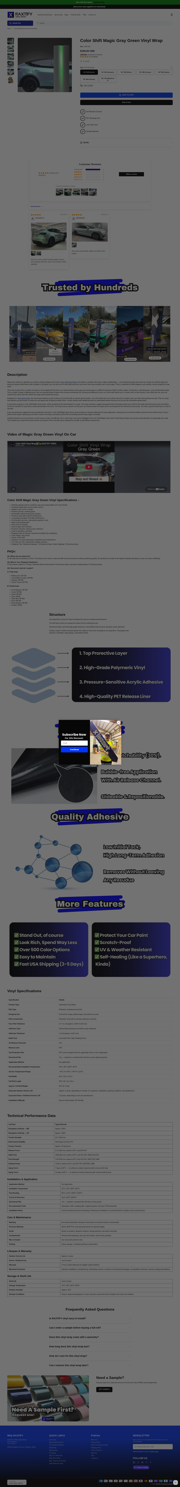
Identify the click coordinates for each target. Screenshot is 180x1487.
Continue (74, 749)
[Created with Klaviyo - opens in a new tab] (90, 766)
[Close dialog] (118, 722)
